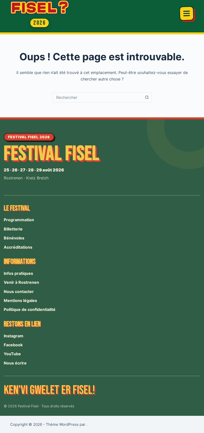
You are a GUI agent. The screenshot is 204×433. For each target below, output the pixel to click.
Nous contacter (19, 291)
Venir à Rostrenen (21, 282)
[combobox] (97, 97)
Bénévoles (14, 237)
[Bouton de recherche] (147, 97)
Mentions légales (20, 300)
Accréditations (18, 247)
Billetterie (13, 228)
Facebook (13, 344)
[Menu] (186, 13)
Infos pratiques (18, 273)
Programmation (19, 219)
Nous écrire (15, 363)
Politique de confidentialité (29, 309)
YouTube (12, 353)
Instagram (13, 335)
